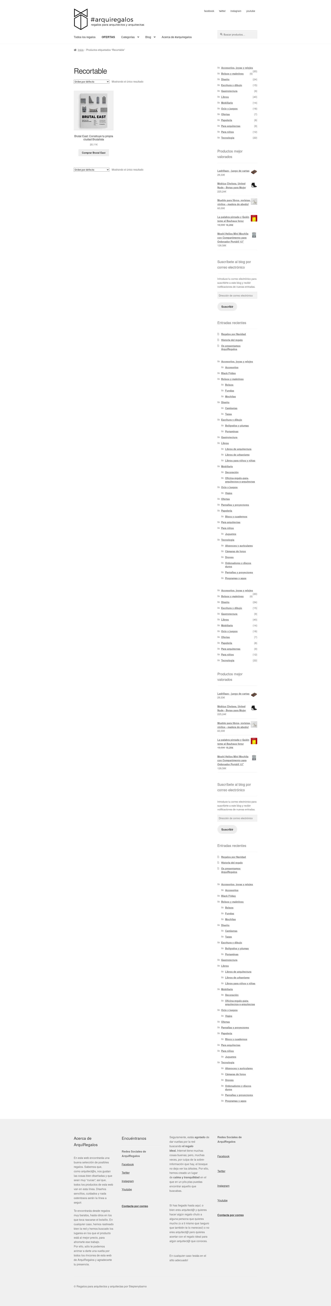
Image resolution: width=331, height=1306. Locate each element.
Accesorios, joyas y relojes (237, 67)
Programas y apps (235, 578)
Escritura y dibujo (231, 85)
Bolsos (229, 384)
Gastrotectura (229, 91)
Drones (229, 557)
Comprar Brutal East (94, 152)
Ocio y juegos (229, 108)
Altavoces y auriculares (239, 545)
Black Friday (228, 373)
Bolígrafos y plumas (237, 425)
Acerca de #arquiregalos (177, 37)
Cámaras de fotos (235, 551)
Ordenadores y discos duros (238, 564)
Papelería (226, 120)
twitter (222, 11)
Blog (148, 37)
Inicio (81, 50)
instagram (235, 11)
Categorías (128, 37)
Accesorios (231, 367)
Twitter (126, 1173)
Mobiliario (227, 102)
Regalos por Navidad (233, 334)
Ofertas (225, 114)
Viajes (228, 493)
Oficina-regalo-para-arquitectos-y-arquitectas (240, 479)
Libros (225, 97)
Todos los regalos (85, 37)
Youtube (127, 1189)
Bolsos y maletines (232, 73)
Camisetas (231, 408)
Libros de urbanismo (237, 454)
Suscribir (227, 307)
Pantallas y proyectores (235, 504)
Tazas (228, 414)
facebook (209, 11)
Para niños (227, 132)
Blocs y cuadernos (236, 516)
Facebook (128, 1164)
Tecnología (227, 137)
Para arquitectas (230, 126)
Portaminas (231, 431)
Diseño (225, 79)
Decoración (232, 472)
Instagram (128, 1181)
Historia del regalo (232, 340)
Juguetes (230, 534)
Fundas (229, 390)
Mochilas (230, 396)
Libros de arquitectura (238, 449)
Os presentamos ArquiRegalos (230, 347)
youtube (250, 11)
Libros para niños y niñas (240, 460)
